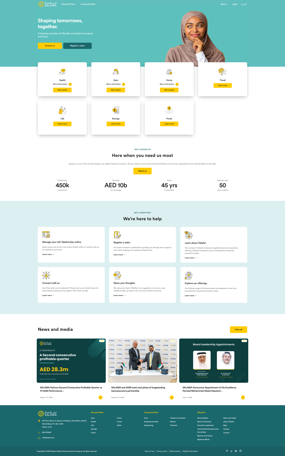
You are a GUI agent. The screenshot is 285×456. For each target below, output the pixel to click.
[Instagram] (240, 451)
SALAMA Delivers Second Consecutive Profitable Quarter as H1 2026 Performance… (71, 389)
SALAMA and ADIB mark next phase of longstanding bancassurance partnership (138, 389)
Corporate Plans (88, 4)
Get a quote (62, 90)
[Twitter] (231, 451)
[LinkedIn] (236, 451)
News (102, 340)
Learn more (222, 85)
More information (60, 84)
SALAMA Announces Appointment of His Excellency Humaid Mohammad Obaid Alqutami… (209, 389)
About (223, 4)
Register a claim (77, 46)
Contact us (50, 46)
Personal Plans (68, 4)
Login (234, 4)
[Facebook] (227, 451)
